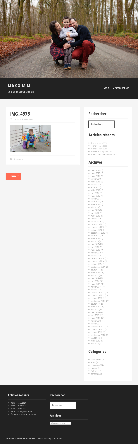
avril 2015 (95, 247)
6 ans (93, 149)
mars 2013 (95, 318)
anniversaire (96, 360)
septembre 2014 (98, 267)
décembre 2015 (97, 224)
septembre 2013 (98, 301)
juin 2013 (95, 309)
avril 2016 (95, 213)
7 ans (93, 146)
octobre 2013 (96, 298)
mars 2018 (95, 182)
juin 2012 (95, 344)
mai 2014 (95, 278)
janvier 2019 (96, 179)
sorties (94, 374)
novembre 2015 (97, 227)
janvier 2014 (96, 290)
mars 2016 (95, 216)
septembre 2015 (98, 233)
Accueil (107, 88)
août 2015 (95, 236)
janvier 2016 (96, 221)
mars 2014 (95, 284)
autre (93, 362)
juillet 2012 (95, 341)
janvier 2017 (96, 199)
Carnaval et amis (98, 154)
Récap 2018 (96, 152)
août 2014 (95, 270)
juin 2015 (95, 241)
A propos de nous (121, 88)
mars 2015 (95, 250)
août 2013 (95, 304)
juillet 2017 (95, 190)
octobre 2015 (96, 230)
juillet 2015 (95, 238)
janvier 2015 (96, 256)
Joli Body (13, 176)
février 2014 (96, 287)
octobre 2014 (96, 264)
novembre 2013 (97, 295)
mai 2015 (95, 244)
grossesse (95, 365)
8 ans (93, 143)
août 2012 (95, 338)
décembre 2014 (97, 258)
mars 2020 (95, 173)
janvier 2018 (96, 185)
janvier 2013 (96, 324)
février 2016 (96, 219)
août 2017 (95, 187)
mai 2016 (95, 210)
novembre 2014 (97, 261)
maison (94, 368)
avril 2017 (95, 193)
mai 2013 (95, 312)
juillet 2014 (95, 273)
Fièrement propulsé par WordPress (20, 438)
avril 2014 (95, 281)
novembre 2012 (97, 329)
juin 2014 (95, 275)
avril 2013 (95, 315)
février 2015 (96, 253)
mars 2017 (95, 196)
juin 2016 (95, 207)
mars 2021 (95, 170)
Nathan (94, 371)
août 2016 (95, 202)
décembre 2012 (97, 327)
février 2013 (96, 321)
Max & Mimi (20, 86)
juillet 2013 (95, 307)
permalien (19, 159)
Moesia (47, 438)
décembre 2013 (97, 292)
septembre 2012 (98, 335)
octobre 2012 (96, 332)
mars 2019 (95, 176)
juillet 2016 (95, 204)
